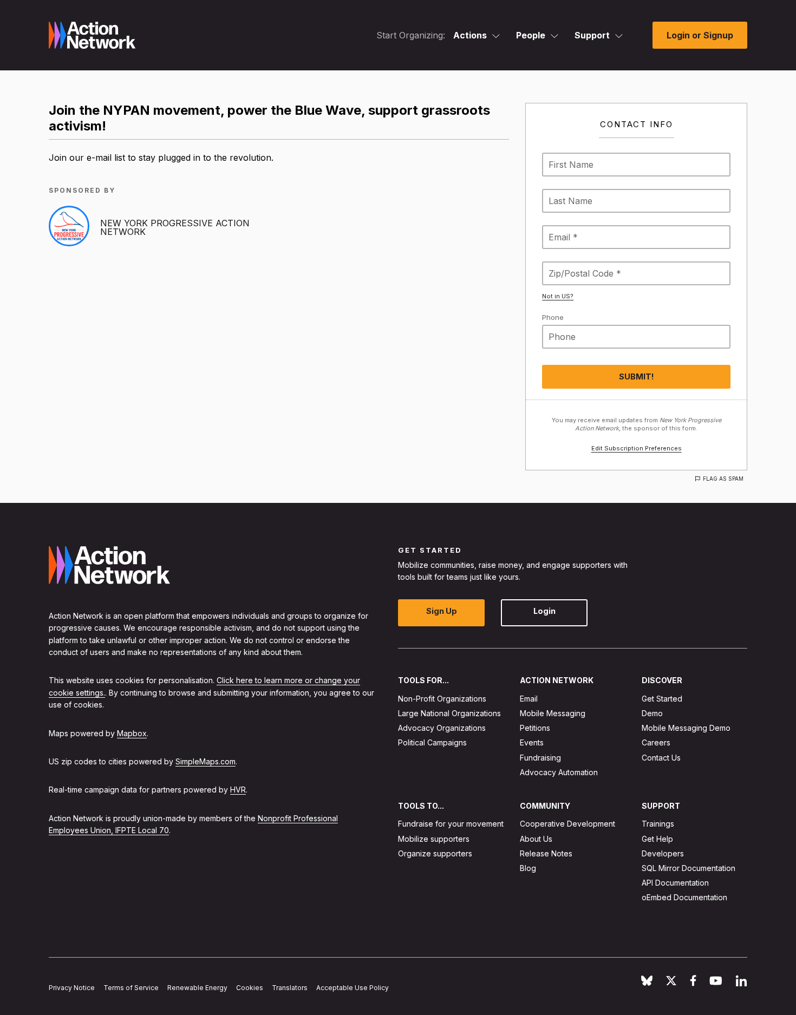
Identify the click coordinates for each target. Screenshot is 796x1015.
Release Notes (546, 852)
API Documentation (675, 882)
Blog (528, 868)
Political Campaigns (432, 742)
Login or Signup (700, 35)
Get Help (657, 838)
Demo (652, 713)
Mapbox (132, 732)
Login (544, 610)
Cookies (249, 988)
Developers (663, 852)
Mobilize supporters (433, 838)
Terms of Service (131, 988)
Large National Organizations (449, 713)
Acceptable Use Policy (352, 988)
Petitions (535, 727)
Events (532, 742)
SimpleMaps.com (205, 760)
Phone (553, 317)
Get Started (662, 698)
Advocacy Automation (559, 771)
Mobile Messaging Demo (686, 727)
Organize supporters (435, 852)
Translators (290, 988)
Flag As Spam (723, 478)
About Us (536, 838)
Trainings (658, 823)
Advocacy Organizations (442, 727)
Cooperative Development (567, 823)
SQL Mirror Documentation (688, 868)
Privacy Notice (72, 988)
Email (529, 698)
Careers (656, 742)
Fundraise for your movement (451, 823)
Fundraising (540, 757)
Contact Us (661, 757)
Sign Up (441, 610)
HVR (238, 789)
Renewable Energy (197, 988)
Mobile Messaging (552, 713)
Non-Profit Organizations (442, 698)
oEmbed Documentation (684, 897)
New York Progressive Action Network (175, 227)
